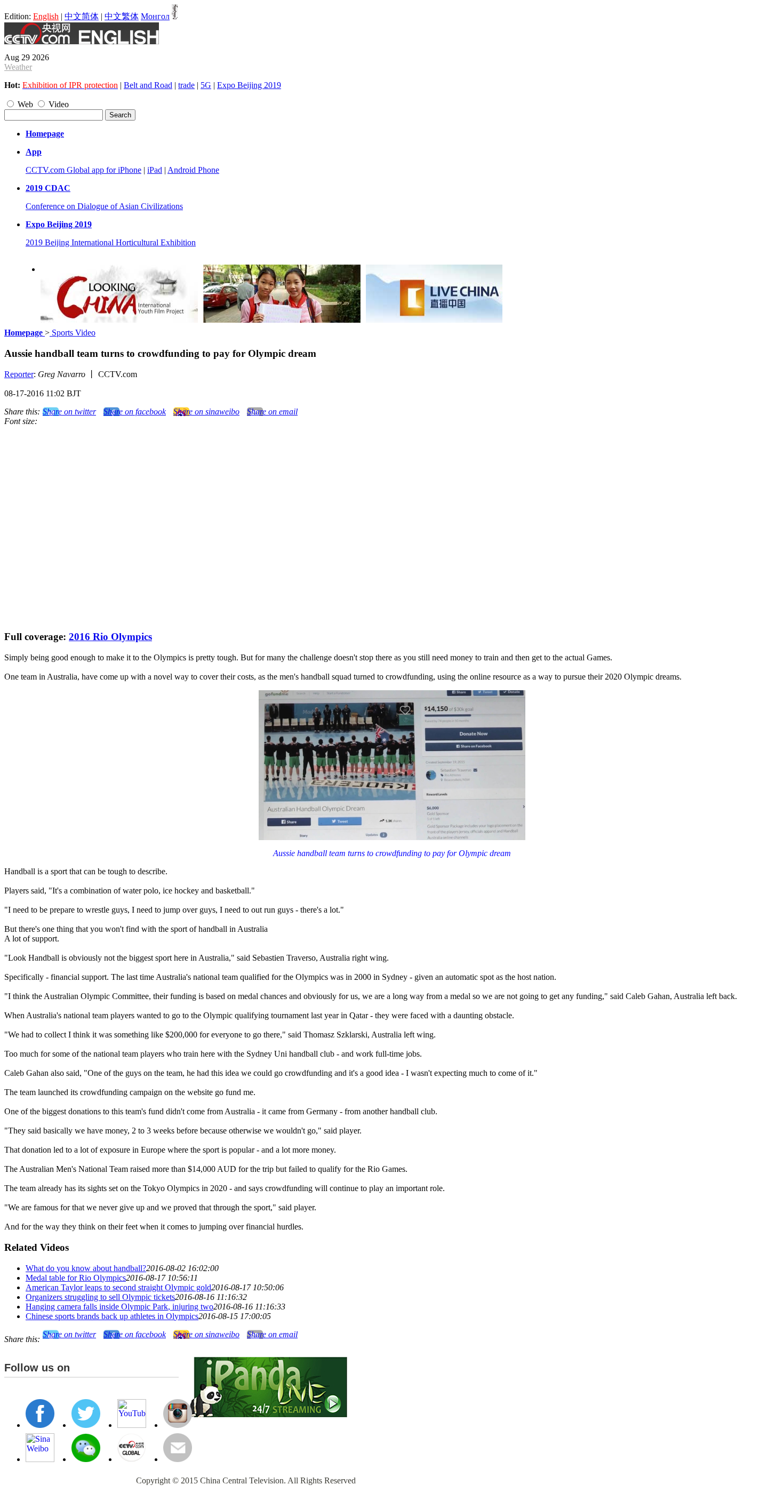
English (46, 16)
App (34, 151)
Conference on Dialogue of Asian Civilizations (104, 206)
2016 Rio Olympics (110, 636)
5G (206, 85)
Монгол (155, 16)
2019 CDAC (48, 188)
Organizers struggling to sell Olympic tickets (100, 1297)
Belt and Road (148, 85)
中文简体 (82, 16)
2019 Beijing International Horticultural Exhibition (111, 242)
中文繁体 (122, 16)
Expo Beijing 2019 (249, 85)
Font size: (20, 421)
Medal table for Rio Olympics (76, 1277)
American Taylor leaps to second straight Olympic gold (118, 1287)
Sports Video (72, 332)
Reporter (19, 374)
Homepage (45, 133)
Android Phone (193, 169)
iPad (154, 169)
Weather (18, 66)
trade (186, 85)
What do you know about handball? (86, 1268)
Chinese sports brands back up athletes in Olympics (112, 1316)
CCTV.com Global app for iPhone (83, 169)
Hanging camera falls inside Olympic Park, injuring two (119, 1306)
